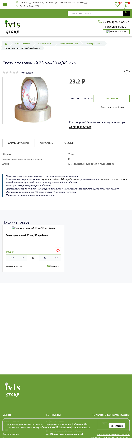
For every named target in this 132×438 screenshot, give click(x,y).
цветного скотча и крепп (113, 179)
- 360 (72, 98)
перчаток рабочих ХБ (52, 179)
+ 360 (90, 98)
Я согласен (117, 425)
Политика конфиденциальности (113, 434)
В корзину (112, 98)
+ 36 (84, 98)
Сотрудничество (10, 434)
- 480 (11, 257)
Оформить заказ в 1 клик (112, 107)
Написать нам (118, 31)
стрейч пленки (72, 179)
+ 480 (55, 257)
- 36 (77, 98)
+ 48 (44, 257)
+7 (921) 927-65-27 (116, 22)
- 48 (22, 257)
